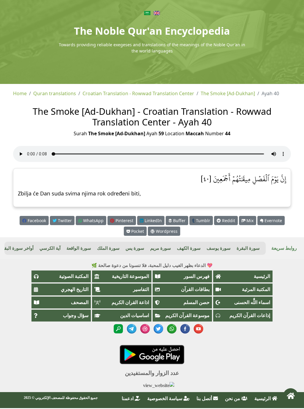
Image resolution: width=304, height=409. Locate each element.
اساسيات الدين (134, 315)
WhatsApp (93, 220)
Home (20, 93)
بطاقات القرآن (195, 289)
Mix (249, 220)
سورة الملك (108, 248)
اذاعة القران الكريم (130, 302)
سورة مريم (160, 248)
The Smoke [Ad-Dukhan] (228, 93)
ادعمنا (128, 398)
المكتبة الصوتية (73, 276)
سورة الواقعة (78, 248)
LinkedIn (152, 220)
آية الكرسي (50, 248)
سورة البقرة (248, 248)
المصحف (79, 302)
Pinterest (123, 220)
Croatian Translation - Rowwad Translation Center (138, 93)
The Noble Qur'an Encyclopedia (152, 31)
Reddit (228, 220)
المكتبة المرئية (256, 289)
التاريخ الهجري (74, 289)
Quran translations (54, 93)
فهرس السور (197, 276)
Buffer (179, 220)
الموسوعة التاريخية (130, 276)
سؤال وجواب (75, 315)
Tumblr (202, 220)
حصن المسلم (196, 302)
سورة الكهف (189, 248)
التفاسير (141, 289)
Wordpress (166, 231)
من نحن (233, 398)
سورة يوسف (219, 248)
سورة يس (135, 248)
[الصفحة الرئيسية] (290, 395)
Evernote (272, 220)
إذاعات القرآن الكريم (249, 315)
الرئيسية (262, 276)
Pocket (137, 231)
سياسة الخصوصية (165, 398)
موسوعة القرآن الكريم (187, 315)
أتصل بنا (205, 398)
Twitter (64, 220)
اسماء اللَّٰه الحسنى (252, 302)
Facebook (36, 220)
